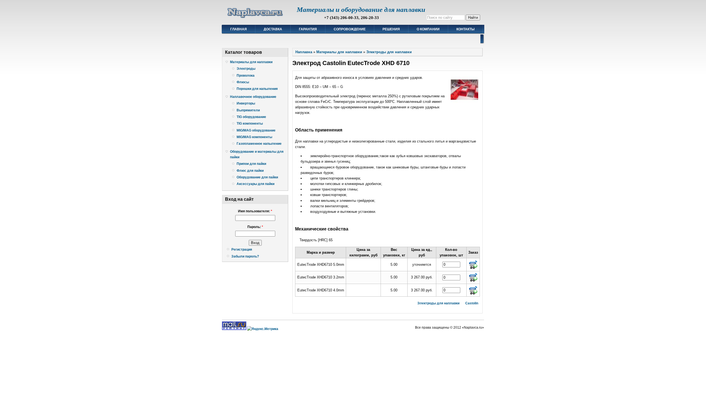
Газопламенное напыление (259, 144)
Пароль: (255, 227)
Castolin (471, 303)
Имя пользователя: (255, 211)
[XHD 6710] (464, 102)
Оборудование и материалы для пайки (257, 154)
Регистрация (241, 249)
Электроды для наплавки (389, 52)
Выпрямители (248, 110)
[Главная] (255, 18)
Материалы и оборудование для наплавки (361, 9)
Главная (238, 29)
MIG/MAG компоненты (254, 137)
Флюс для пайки (250, 171)
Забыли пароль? (245, 256)
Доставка (273, 29)
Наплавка (303, 52)
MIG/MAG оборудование (256, 130)
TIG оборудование (251, 117)
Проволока (246, 75)
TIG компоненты (250, 123)
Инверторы (246, 103)
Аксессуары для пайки (255, 184)
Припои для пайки (251, 164)
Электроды (246, 69)
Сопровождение (350, 29)
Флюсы (243, 82)
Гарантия (308, 29)
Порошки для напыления (257, 89)
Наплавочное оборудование (253, 97)
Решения (391, 29)
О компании (428, 29)
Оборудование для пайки (257, 177)
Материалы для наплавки (251, 62)
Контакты (465, 29)
